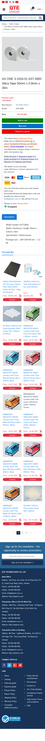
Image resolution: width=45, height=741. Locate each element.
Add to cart (22, 120)
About (6, 676)
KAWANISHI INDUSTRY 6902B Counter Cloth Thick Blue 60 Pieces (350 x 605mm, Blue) (11, 375)
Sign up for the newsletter (21, 562)
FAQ (28, 706)
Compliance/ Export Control (34, 694)
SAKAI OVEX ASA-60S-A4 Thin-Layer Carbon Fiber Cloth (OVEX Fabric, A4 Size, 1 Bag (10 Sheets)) (12, 286)
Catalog (7, 679)
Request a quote (23, 131)
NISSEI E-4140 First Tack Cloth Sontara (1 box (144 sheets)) (32, 284)
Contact (12, 300)
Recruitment (31, 682)
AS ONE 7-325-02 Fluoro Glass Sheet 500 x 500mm (31, 508)
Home (4, 24)
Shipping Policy (10, 698)
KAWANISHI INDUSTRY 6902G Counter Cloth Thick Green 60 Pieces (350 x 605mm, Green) (32, 331)
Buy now (22, 126)
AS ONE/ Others (22, 105)
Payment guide (10, 687)
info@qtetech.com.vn (14, 593)
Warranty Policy (10, 701)
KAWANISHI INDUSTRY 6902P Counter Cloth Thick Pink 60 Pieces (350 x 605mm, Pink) (32, 375)
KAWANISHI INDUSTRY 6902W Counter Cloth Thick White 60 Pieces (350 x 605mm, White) (12, 419)
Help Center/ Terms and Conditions (34, 700)
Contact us (31, 686)
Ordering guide (10, 683)
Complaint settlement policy (11, 706)
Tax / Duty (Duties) (34, 689)
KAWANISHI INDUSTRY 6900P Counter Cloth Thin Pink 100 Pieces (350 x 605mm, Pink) (33, 466)
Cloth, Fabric (14, 24)
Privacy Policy (9, 690)
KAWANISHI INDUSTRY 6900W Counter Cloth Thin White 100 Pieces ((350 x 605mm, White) (12, 511)
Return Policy (9, 694)
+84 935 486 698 (14, 587)
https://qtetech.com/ (16, 596)
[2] (30, 533)
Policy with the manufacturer (32, 677)
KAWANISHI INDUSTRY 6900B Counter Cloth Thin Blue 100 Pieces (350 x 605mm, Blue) (12, 466)
